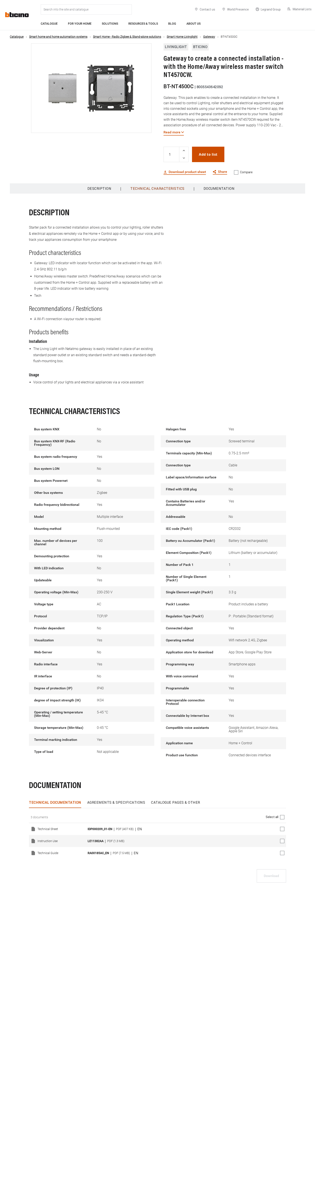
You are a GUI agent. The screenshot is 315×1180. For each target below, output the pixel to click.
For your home (80, 23)
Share (222, 172)
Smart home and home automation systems (58, 36)
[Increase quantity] (183, 150)
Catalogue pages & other (175, 802)
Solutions (110, 23)
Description (99, 188)
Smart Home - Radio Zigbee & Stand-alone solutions (127, 36)
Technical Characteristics (157, 188)
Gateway (209, 36)
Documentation (219, 188)
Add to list (208, 154)
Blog (172, 23)
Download (271, 876)
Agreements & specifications (116, 802)
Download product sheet (187, 172)
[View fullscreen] (144, 126)
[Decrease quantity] (183, 158)
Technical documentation (55, 802)
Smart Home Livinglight (182, 36)
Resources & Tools (143, 23)
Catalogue (49, 23)
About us (193, 23)
